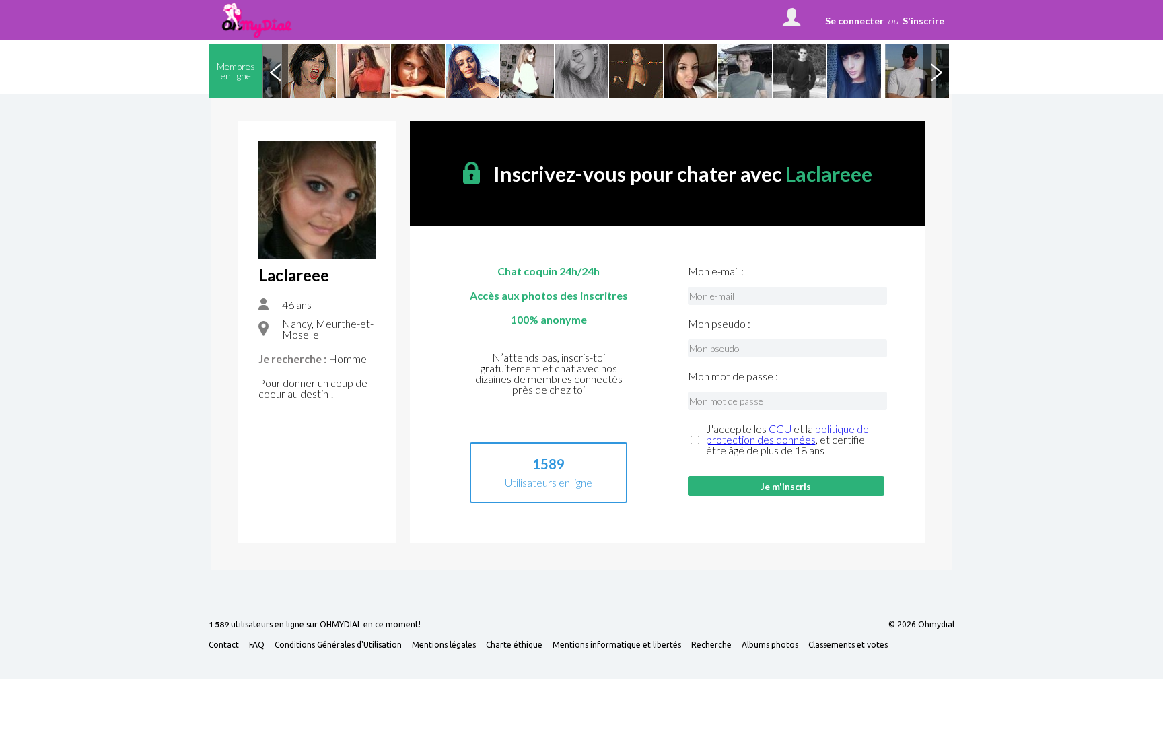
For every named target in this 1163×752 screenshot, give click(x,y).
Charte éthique (514, 645)
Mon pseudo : (719, 323)
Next (936, 71)
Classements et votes (848, 645)
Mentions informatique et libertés (617, 645)
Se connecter (854, 20)
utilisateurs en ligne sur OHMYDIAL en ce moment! (315, 625)
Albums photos (770, 645)
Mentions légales (444, 645)
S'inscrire (923, 20)
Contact (224, 645)
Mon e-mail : (716, 271)
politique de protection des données (787, 434)
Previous (275, 71)
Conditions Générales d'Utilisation (338, 645)
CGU (780, 428)
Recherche (711, 645)
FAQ (257, 645)
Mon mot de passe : (733, 376)
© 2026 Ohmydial (921, 625)
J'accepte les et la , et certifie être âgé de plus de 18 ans (787, 439)
